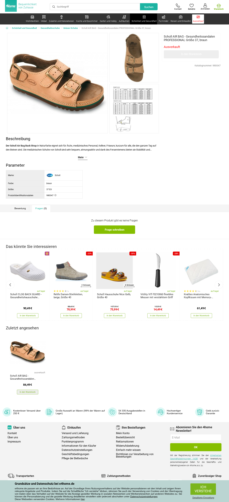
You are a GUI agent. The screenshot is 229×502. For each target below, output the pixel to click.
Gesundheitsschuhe (50, 28)
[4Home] (8, 28)
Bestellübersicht (125, 437)
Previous (10, 285)
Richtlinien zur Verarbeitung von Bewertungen (135, 455)
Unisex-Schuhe (70, 28)
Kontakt (12, 433)
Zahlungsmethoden (73, 437)
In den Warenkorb (191, 54)
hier (83, 499)
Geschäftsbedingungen (75, 454)
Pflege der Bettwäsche (75, 458)
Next (219, 285)
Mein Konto (123, 433)
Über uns (13, 437)
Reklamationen (125, 441)
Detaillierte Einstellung (203, 497)
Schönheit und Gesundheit (24, 28)
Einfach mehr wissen (128, 450)
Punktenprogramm (73, 441)
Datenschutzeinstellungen (144, 496)
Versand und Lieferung (75, 433)
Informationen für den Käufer (79, 446)
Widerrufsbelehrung (127, 446)
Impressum (14, 441)
